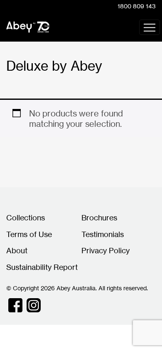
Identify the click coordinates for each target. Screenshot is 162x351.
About (16, 250)
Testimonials (102, 234)
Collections (25, 217)
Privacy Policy (105, 250)
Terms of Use (29, 234)
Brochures (99, 217)
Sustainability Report (42, 267)
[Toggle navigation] (149, 27)
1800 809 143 (137, 6)
